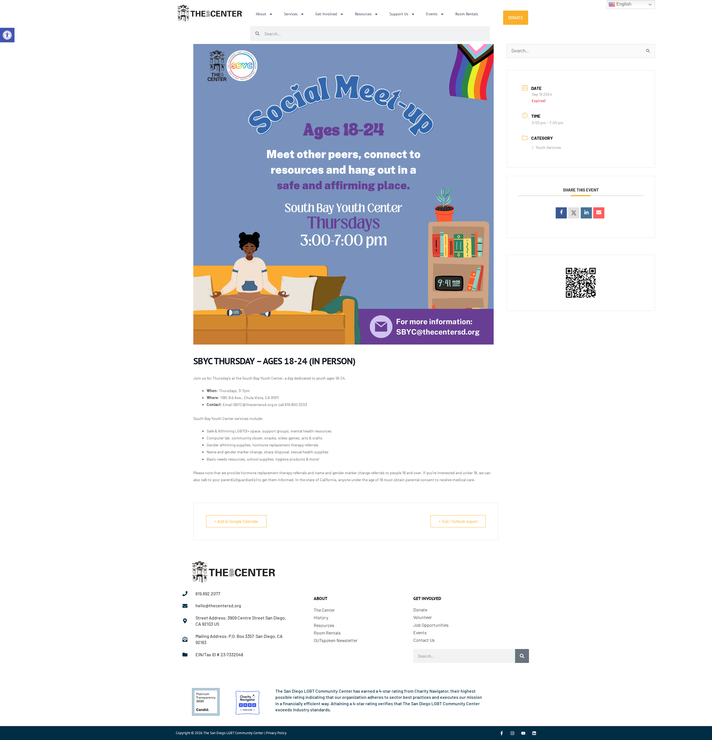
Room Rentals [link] (466, 13)
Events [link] (431, 13)
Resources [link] (363, 13)
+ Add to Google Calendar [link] (236, 521)
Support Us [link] (398, 13)
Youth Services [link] (548, 147)
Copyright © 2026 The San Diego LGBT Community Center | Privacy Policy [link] (231, 733)
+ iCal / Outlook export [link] (458, 521)
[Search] (522, 656)
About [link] (261, 13)
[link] (7, 35)
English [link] (623, 4)
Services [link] (291, 13)
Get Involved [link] (326, 13)
